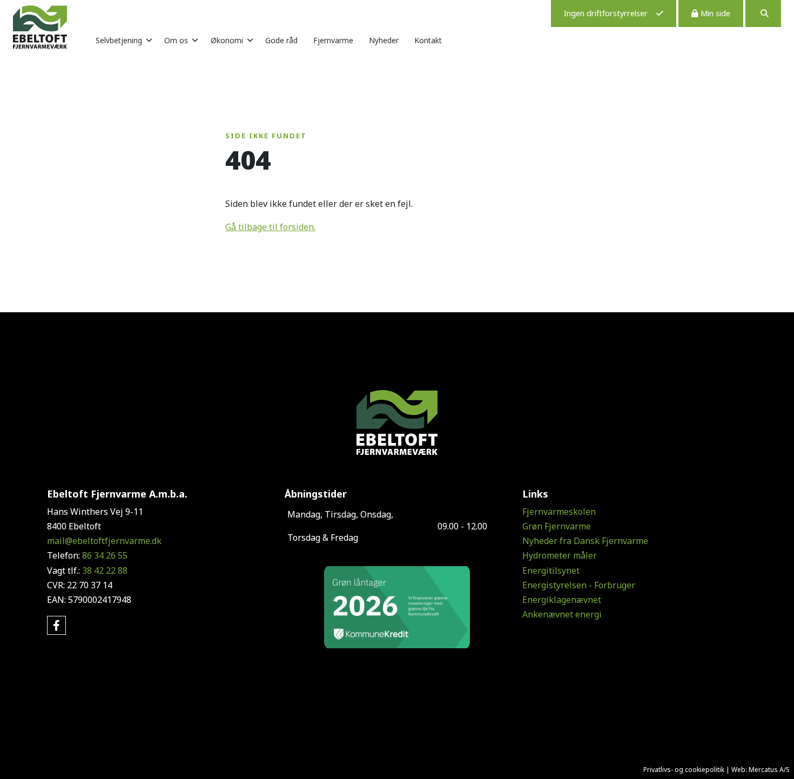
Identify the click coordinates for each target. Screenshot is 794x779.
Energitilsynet (551, 570)
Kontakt (428, 40)
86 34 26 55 (104, 555)
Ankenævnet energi (562, 614)
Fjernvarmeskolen (559, 512)
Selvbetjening (119, 40)
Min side (714, 13)
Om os (176, 40)
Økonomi (227, 40)
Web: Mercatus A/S (760, 769)
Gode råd (281, 40)
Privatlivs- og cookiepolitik (683, 769)
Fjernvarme (333, 40)
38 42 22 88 (104, 570)
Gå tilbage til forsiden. (270, 227)
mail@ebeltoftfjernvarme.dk (104, 541)
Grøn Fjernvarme (556, 526)
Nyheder (384, 40)
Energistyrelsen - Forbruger (578, 585)
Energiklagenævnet (561, 600)
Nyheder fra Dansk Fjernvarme (585, 541)
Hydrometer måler (559, 555)
